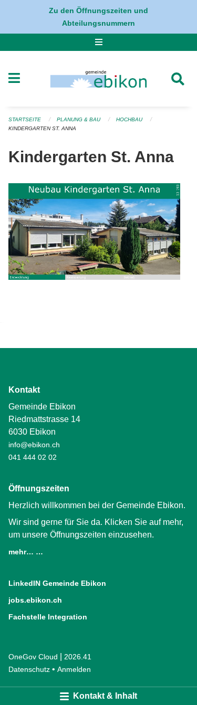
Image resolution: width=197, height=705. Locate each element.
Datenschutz (29, 669)
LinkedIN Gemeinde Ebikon (57, 583)
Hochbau (130, 119)
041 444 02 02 (32, 457)
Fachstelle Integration (47, 617)
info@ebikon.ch (34, 444)
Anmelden (74, 669)
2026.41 (77, 657)
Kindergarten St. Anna (42, 128)
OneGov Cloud (33, 657)
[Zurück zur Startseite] (98, 78)
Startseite (24, 119)
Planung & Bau (78, 119)
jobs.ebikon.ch (35, 600)
